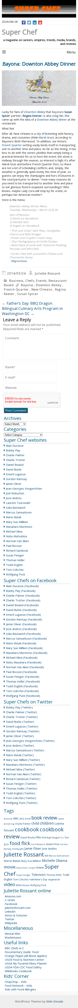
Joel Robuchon (15, 493)
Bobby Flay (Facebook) (20, 591)
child (35, 823)
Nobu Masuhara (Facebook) (23, 662)
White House (22, 885)
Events (41, 280)
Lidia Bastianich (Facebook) (23, 634)
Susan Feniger (15, 555)
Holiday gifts (18, 849)
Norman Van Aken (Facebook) (25, 667)
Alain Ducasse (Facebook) (22, 586)
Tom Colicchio (15, 569)
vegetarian (54, 879)
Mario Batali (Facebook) (21, 643)
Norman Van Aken (17, 541)
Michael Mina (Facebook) (21, 657)
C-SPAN (10, 900)
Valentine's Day (38, 879)
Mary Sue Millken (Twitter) (23, 760)
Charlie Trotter (15, 460)
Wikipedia (11, 923)
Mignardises (19, 261)
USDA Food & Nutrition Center (24, 959)
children (47, 823)
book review (44, 817)
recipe (31, 867)
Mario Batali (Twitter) (20, 755)
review (40, 867)
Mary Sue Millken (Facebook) (24, 648)
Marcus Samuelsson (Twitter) (25, 750)
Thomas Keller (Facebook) (23, 681)
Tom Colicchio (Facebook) (22, 691)
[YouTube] (40, 22)
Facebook (11, 904)
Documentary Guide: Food (22, 952)
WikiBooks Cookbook (18, 971)
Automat (8, 818)
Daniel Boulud (14, 465)
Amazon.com (13, 896)
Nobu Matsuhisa (16, 536)
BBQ (22, 818)
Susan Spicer (27, 294)
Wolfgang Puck (15, 574)
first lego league (51, 837)
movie (10, 867)
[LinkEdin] (35, 22)
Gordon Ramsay (16, 479)
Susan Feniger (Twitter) (21, 784)
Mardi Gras (46, 137)
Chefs (29, 280)
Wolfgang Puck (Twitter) (21, 803)
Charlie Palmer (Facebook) (23, 595)
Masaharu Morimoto (19, 527)
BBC (16, 818)
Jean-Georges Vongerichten (24, 488)
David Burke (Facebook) (21, 610)
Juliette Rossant (47, 273)
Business (16, 280)
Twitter (10, 919)
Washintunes (13, 937)
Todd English (14, 565)
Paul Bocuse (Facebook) (21, 672)
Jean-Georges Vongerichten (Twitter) (30, 741)
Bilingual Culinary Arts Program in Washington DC (32, 311)
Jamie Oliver (13, 484)
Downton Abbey (49, 285)
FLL (62, 837)
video (9, 884)
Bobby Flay (13, 450)
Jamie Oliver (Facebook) (21, 624)
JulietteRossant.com (18, 908)
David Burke (14, 469)
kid (46, 855)
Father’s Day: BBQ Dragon (27, 303)
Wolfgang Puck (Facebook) (23, 696)
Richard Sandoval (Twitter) (23, 779)
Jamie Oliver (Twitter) (20, 736)
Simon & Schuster (16, 915)
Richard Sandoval (17, 550)
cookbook (27, 829)
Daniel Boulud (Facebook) (22, 605)
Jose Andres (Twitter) (20, 745)
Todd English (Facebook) (22, 686)
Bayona (57, 112)
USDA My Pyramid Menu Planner (26, 963)
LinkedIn (10, 911)
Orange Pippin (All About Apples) (26, 956)
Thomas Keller (15, 560)
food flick (20, 843)
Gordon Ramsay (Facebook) (24, 619)
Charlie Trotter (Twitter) (22, 717)
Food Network (38, 844)
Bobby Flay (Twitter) (19, 707)
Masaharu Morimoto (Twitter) (25, 764)
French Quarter (12, 145)
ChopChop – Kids (16, 982)
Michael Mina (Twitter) (20, 769)
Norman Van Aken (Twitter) (23, 774)
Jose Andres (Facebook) (21, 629)
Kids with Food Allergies (20, 989)
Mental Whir (12, 933)
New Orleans (41, 289)
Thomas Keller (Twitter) (21, 788)
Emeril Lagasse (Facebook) (23, 614)
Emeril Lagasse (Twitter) (22, 726)
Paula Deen (22, 867)
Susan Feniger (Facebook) (22, 676)
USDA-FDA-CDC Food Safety (23, 967)
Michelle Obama (54, 860)
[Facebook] (24, 22)
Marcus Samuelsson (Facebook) (26, 638)
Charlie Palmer (15, 455)
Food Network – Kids (18, 985)
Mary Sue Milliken (17, 522)
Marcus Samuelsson (19, 512)
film (38, 837)
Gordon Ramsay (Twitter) (22, 731)
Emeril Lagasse (16, 474)
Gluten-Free (52, 844)
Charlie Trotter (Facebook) (23, 600)
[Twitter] (29, 22)
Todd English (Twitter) (20, 793)
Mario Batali (13, 517)
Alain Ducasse (15, 445)
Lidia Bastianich (16, 507)
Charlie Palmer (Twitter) (21, 712)
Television (38, 875)
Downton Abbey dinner (52, 119)
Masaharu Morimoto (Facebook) (26, 653)
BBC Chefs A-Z (14, 948)
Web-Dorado (54, 1001)
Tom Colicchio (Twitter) (21, 798)
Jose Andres (14, 498)
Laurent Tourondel (18, 503)
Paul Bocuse (14, 546)
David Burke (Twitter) (20, 722)
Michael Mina (14, 531)
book (28, 818)
